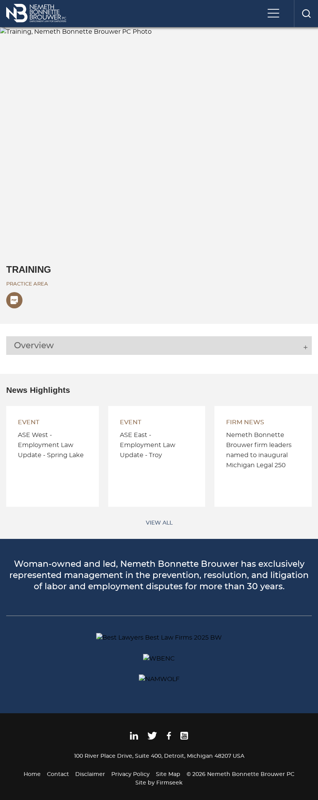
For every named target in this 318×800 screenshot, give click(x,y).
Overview (34, 345)
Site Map (168, 774)
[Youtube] (184, 738)
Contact (58, 774)
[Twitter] (152, 738)
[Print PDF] (14, 300)
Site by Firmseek (159, 783)
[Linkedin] (134, 738)
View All (159, 523)
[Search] (306, 13)
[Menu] (275, 14)
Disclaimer (90, 774)
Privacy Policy (130, 774)
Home (32, 774)
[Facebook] (169, 738)
